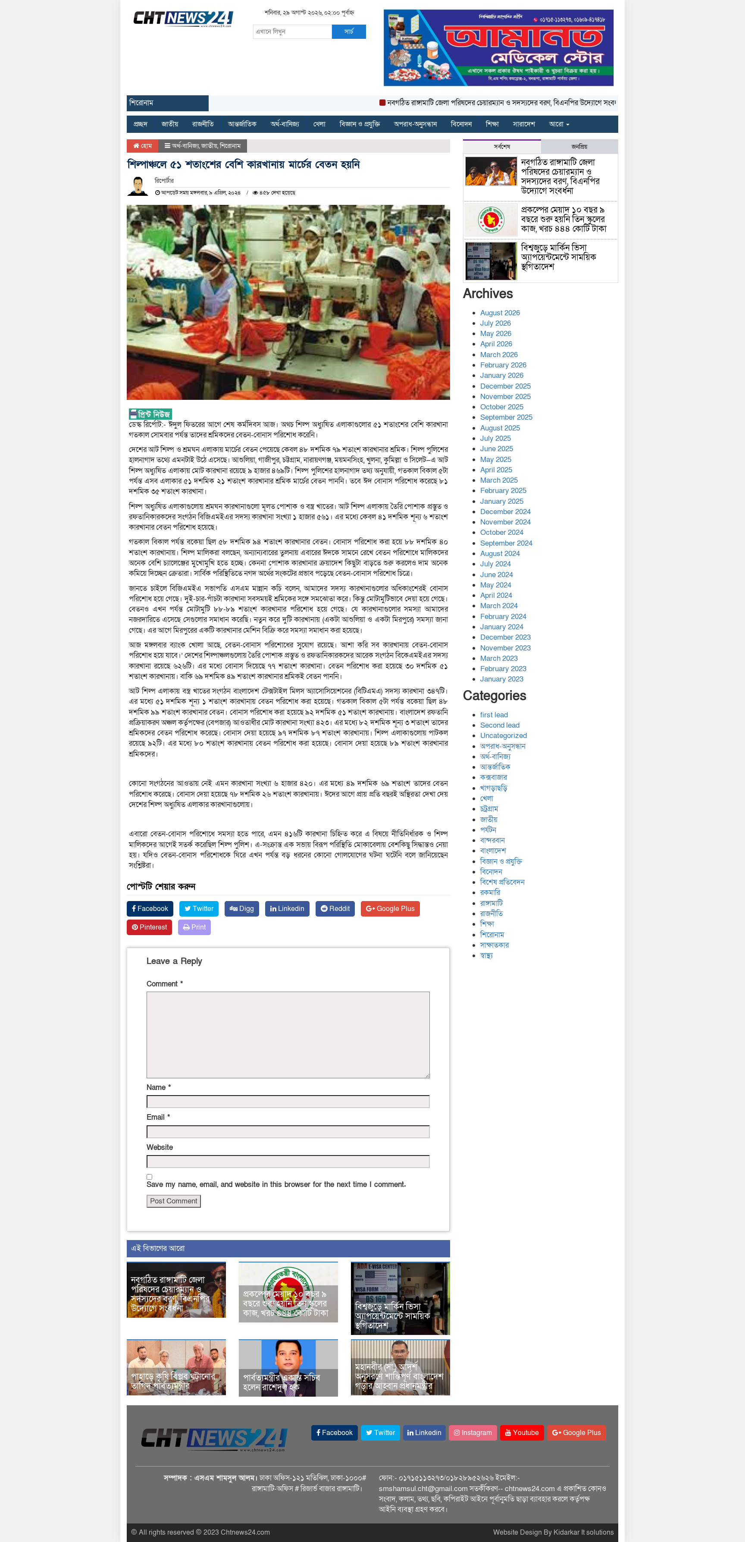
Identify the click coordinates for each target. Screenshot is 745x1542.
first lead (494, 715)
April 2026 (496, 344)
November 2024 (505, 522)
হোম (145, 145)
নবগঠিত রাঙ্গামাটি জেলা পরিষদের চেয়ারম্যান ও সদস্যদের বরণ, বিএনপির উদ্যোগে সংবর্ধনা (478, 103)
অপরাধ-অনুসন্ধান (415, 124)
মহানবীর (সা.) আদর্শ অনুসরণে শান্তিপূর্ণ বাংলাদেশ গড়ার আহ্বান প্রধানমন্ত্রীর (399, 1377)
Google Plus (395, 909)
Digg (246, 909)
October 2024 (501, 532)
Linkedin (290, 909)
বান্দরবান (492, 840)
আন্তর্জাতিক (242, 124)
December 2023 (505, 637)
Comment (165, 984)
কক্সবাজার (493, 777)
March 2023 (499, 658)
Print (198, 927)
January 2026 (501, 375)
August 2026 (500, 313)
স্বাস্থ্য (486, 956)
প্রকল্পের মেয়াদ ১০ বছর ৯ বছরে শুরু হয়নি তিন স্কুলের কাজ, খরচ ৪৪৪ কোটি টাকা (286, 1304)
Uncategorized (503, 736)
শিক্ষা (492, 124)
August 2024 (500, 554)
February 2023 (503, 669)
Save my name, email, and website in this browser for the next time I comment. (276, 1185)
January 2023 (501, 679)
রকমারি (490, 893)
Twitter (202, 909)
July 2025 (495, 438)
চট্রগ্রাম (489, 809)
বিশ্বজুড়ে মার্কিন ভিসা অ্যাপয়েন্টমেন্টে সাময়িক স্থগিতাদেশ (392, 1316)
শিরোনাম (230, 145)
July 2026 (495, 323)
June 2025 (496, 449)
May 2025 (495, 460)
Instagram (476, 1433)
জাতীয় (170, 124)
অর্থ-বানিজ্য (285, 124)
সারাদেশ (524, 124)
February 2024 (503, 617)
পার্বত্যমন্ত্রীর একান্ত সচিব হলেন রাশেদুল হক (281, 1382)
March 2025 (499, 480)
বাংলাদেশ (493, 851)
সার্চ (348, 31)
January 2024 (501, 627)
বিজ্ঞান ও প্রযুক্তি (360, 124)
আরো (557, 124)
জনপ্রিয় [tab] (579, 147)
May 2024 (495, 585)
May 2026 (495, 334)
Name (159, 1088)
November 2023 (505, 648)
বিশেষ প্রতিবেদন (502, 882)
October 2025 (501, 407)
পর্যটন (488, 830)
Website (160, 1148)
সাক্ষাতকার (494, 945)
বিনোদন (461, 124)
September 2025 (506, 417)
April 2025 (496, 470)
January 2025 (501, 501)
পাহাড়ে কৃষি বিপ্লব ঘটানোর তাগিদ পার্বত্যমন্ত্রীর (173, 1381)
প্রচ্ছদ (140, 124)
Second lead (500, 725)
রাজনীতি (203, 124)
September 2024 (506, 543)
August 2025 (500, 428)
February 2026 (503, 365)
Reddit (339, 909)
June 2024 (496, 575)
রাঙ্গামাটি (491, 903)
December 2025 (505, 386)
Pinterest (152, 927)
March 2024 (499, 606)
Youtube (525, 1433)
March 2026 (499, 355)
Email (158, 1117)
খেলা (319, 124)
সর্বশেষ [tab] (502, 147)
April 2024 (496, 595)
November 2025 (505, 397)
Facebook (152, 909)
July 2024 (495, 564)
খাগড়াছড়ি (493, 788)
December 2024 (505, 512)
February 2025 (503, 491)
